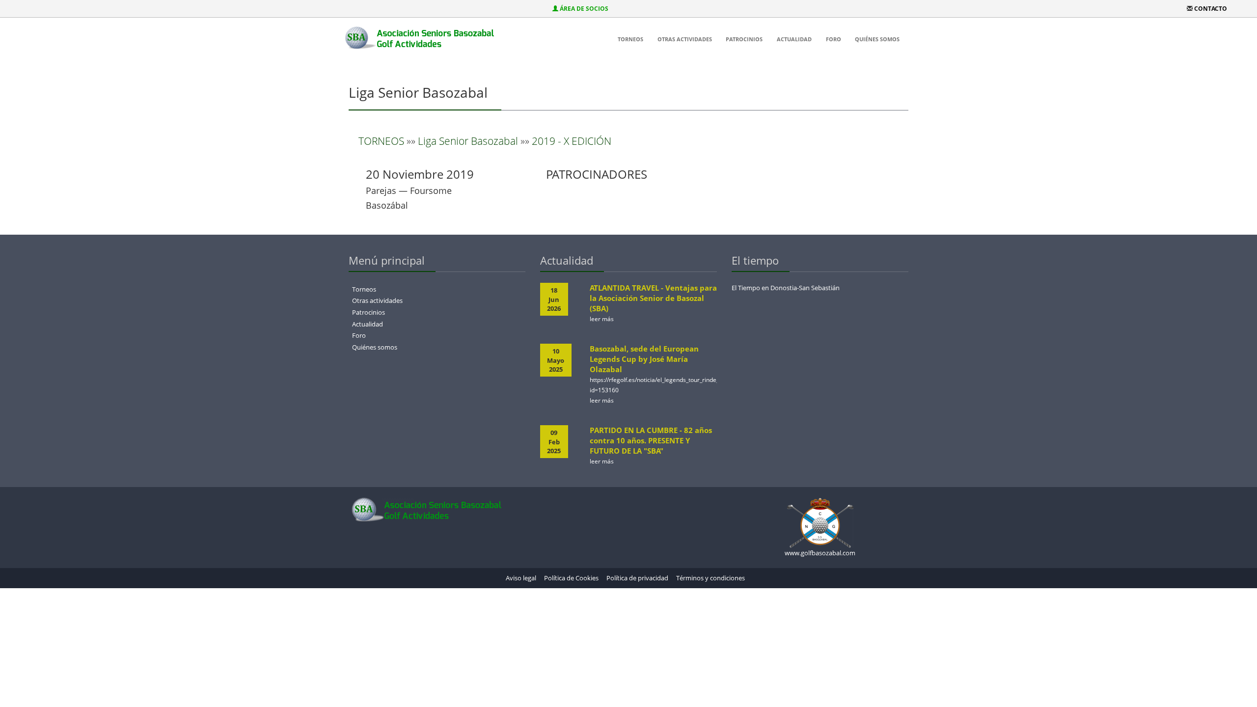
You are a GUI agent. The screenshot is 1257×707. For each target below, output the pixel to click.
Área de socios (584, 8)
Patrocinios (744, 39)
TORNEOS (381, 141)
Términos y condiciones (710, 577)
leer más (602, 319)
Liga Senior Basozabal (468, 141)
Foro (833, 39)
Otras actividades (684, 39)
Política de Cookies (571, 577)
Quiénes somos (877, 39)
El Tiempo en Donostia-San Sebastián (786, 287)
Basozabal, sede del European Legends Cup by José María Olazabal (644, 359)
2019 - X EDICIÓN (571, 141)
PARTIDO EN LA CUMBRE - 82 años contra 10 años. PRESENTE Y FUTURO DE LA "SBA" (651, 440)
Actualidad (794, 39)
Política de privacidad (637, 577)
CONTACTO (1210, 8)
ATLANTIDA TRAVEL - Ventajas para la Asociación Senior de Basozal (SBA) (653, 298)
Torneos (630, 39)
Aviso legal (521, 577)
